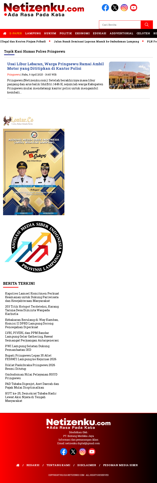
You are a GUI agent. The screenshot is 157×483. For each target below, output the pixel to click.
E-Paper (16, 33)
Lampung (33, 33)
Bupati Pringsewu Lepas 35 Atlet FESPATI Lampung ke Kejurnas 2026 (30, 357)
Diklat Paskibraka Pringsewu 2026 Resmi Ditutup (30, 367)
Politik (65, 33)
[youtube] (134, 10)
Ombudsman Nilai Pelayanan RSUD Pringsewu (31, 376)
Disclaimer (86, 465)
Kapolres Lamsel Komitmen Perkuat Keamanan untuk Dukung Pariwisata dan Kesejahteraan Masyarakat (32, 297)
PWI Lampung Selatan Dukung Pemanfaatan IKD (27, 348)
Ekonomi (82, 33)
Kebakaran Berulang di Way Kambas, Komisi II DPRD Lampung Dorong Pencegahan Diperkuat (31, 323)
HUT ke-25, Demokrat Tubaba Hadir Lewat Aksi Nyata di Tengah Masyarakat (31, 397)
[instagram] (125, 10)
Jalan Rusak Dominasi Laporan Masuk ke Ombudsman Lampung (90, 41)
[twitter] (115, 10)
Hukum (50, 33)
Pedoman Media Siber (120, 465)
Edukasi (99, 33)
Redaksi (32, 465)
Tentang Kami (58, 465)
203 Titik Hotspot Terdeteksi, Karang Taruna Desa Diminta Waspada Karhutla (32, 310)
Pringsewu (13, 74)
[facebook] (106, 10)
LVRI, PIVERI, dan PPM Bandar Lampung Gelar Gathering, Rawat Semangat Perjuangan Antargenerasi (32, 336)
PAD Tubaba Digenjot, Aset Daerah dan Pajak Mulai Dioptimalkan (32, 385)
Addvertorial (121, 33)
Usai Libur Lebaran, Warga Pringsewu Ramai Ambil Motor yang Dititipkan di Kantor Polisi (55, 66)
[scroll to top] (149, 477)
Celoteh (143, 33)
